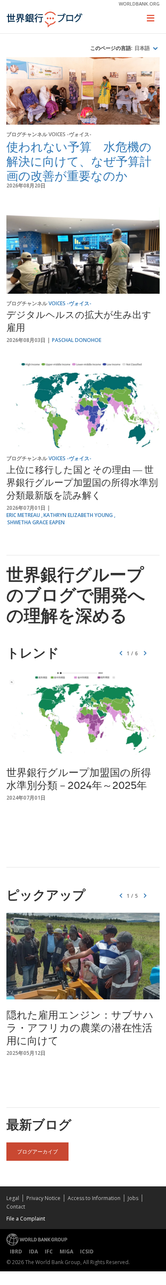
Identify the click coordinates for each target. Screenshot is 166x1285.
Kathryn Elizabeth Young (78, 515)
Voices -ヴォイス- (70, 134)
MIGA (66, 1251)
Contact (15, 1206)
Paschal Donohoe (76, 340)
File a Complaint (25, 1218)
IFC (49, 1251)
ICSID (87, 1251)
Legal (12, 1198)
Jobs (133, 1198)
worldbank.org (139, 3)
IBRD (16, 1251)
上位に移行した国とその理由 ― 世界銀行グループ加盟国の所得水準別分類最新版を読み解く (82, 483)
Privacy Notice (43, 1198)
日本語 (143, 48)
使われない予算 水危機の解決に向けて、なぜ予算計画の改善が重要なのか (79, 161)
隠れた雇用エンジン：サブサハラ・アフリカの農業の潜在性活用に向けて (80, 1029)
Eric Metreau (23, 515)
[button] (145, 653)
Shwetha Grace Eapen (36, 522)
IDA (33, 1251)
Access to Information (94, 1198)
